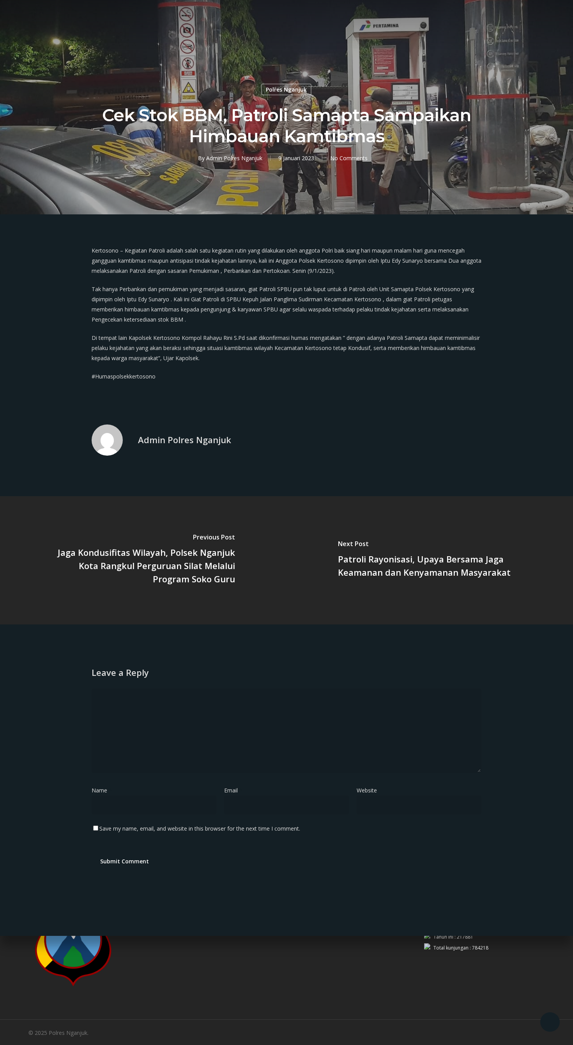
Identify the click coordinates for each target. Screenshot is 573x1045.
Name (102, 790)
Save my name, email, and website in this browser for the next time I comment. (199, 828)
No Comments (349, 158)
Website (367, 790)
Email (233, 790)
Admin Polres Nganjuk (234, 158)
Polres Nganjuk (286, 89)
